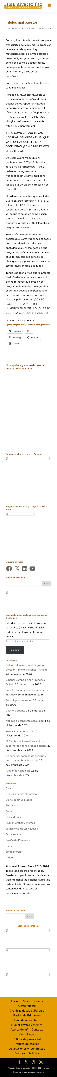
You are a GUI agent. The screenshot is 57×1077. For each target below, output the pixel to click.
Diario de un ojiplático (27, 1020)
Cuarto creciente (15, 710)
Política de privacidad (27, 1039)
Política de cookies (27, 1044)
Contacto (37, 1030)
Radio (9, 846)
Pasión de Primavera (18, 840)
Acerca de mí (19, 1030)
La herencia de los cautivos (22, 828)
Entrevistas (12, 805)
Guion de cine (14, 817)
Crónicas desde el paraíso (21, 794)
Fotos (9, 811)
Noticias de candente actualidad (25, 721)
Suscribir (15, 650)
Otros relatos (45, 28)
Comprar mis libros (26, 1053)
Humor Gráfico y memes (20, 823)
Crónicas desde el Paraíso (27, 1011)
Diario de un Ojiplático (19, 800)
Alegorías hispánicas (18, 770)
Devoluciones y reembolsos (27, 1049)
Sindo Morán (13, 851)
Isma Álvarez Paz (17, 28)
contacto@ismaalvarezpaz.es (33, 1072)
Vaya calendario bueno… (20, 731)
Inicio (14, 1001)
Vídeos (10, 857)
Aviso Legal (27, 1034)
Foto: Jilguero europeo (19, 700)
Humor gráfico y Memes (27, 1025)
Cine (8, 788)
